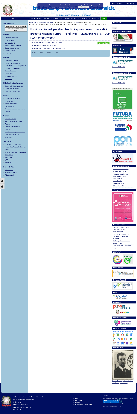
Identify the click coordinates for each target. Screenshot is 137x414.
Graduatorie (9, 170)
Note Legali (78, 400)
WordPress (114, 406)
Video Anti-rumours (119, 183)
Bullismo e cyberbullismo (120, 169)
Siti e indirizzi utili (118, 186)
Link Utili (8, 53)
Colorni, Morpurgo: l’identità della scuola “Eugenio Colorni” (122, 382)
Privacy (77, 403)
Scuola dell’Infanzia (35, 18)
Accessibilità (120, 3)
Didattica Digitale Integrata (14, 86)
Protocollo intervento (119, 171)
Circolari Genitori (10, 119)
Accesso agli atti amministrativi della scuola (15, 153)
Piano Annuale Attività (12, 98)
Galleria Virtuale (94, 18)
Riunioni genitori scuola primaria (12, 127)
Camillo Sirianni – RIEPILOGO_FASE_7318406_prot (48, 48)
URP (6, 160)
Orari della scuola (10, 71)
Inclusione (8, 79)
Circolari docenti (10, 101)
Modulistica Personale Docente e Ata (15, 148)
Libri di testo (9, 73)
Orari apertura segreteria (13, 144)
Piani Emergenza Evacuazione (122, 246)
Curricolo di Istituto (11, 60)
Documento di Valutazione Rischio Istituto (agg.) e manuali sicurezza (121, 229)
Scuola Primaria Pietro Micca (53, 18)
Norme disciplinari (11, 104)
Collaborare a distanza (12, 91)
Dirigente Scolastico (11, 37)
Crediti (113, 3)
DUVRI (115, 248)
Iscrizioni (8, 162)
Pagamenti (8, 157)
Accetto (83, 7)
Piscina (7, 124)
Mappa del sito (131, 3)
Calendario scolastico (12, 48)
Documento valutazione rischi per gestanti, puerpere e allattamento (122, 236)
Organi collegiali (10, 43)
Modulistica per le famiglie (13, 121)
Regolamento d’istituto (13, 45)
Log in (104, 18)
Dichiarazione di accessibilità (83, 405)
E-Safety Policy (117, 181)
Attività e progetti (11, 76)
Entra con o (118, 67)
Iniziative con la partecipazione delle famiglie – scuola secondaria (15, 134)
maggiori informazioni (69, 7)
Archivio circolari (10, 50)
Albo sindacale (9, 106)
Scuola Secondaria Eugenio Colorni (75, 18)
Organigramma (10, 40)
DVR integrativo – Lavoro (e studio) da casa (121, 242)
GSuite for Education (12, 88)
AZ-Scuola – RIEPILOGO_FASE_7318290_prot (46, 42)
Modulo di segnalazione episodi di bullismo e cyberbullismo (120, 176)
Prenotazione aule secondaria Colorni (15, 110)
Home (14, 18)
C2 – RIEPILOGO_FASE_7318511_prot (44, 45)
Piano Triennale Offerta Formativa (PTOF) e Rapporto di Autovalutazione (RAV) (15, 66)
